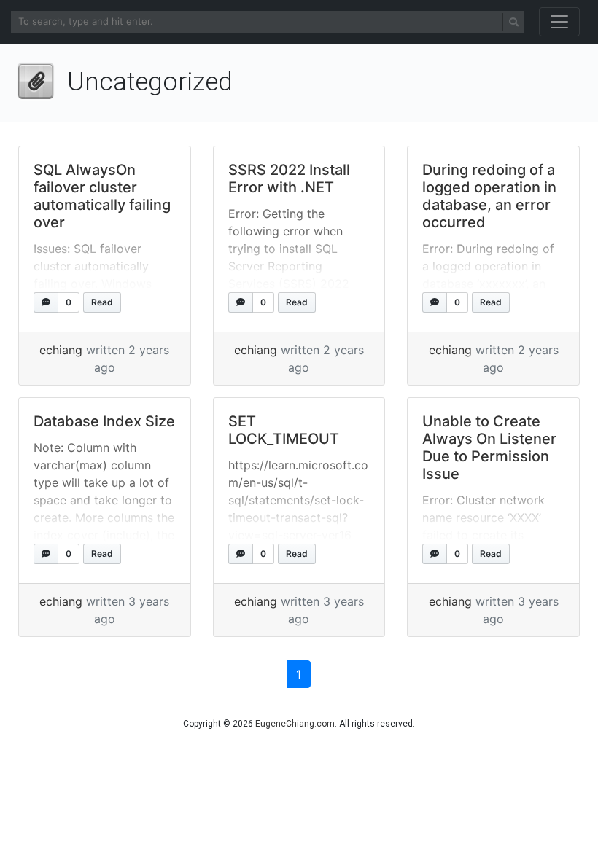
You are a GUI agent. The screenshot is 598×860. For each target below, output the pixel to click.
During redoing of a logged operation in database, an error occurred (489, 196)
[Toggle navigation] (559, 21)
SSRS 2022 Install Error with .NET (289, 178)
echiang (60, 350)
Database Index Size (104, 421)
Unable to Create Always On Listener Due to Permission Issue (489, 447)
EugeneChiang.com (295, 724)
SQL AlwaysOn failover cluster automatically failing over (102, 196)
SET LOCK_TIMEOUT (283, 430)
